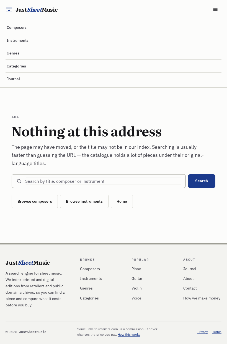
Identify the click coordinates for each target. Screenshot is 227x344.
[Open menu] (215, 9)
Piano (136, 268)
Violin (136, 288)
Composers (17, 27)
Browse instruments (84, 201)
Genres (13, 53)
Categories (16, 66)
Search (201, 180)
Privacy (202, 332)
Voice (136, 298)
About (188, 278)
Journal (13, 78)
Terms (216, 332)
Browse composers (34, 201)
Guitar (136, 278)
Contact (190, 288)
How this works (129, 334)
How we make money (201, 298)
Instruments (18, 40)
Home (122, 201)
